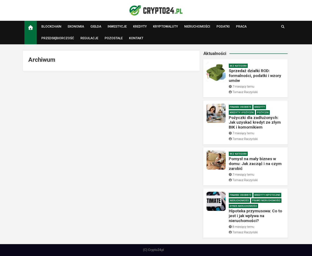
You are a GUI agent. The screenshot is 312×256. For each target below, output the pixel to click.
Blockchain (51, 26)
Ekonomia (76, 26)
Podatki (223, 26)
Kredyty (140, 26)
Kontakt (136, 38)
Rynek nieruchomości (243, 206)
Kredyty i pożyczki (242, 112)
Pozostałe (114, 38)
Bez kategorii (238, 65)
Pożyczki (263, 112)
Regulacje (89, 38)
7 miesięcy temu (243, 86)
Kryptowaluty (165, 26)
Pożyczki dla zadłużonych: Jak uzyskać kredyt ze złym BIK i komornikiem (255, 122)
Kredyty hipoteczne (267, 195)
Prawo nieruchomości (266, 200)
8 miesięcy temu (243, 226)
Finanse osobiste (240, 107)
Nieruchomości (197, 26)
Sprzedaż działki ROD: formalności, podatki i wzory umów (255, 75)
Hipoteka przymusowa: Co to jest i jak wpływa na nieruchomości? (255, 215)
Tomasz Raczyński (245, 92)
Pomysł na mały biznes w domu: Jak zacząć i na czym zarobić (255, 163)
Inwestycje (117, 26)
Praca (241, 26)
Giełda (95, 26)
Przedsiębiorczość (57, 38)
